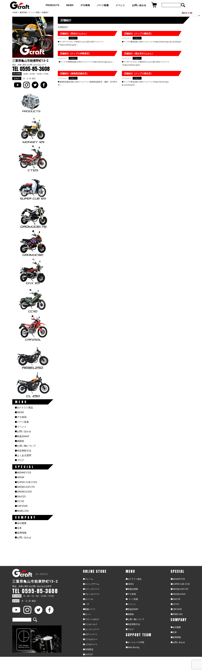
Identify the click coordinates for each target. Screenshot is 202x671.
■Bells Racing (132, 647)
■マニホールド (90, 624)
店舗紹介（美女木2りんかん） (139, 53)
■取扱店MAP (22, 436)
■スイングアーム (91, 584)
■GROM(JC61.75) (25, 486)
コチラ (43, 65)
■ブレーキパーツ (91, 594)
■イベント (20, 426)
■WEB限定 (88, 649)
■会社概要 (20, 523)
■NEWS (19, 412)
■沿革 (18, 527)
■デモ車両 (20, 417)
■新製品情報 (132, 589)
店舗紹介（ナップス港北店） (138, 73)
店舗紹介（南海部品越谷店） (74, 73)
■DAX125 (20, 496)
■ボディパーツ (90, 634)
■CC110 (19, 501)
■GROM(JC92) (23, 491)
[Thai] (191, 13)
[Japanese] (188, 13)
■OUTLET (88, 654)
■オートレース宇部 (135, 642)
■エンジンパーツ (91, 629)
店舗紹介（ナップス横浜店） (138, 33)
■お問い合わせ (23, 431)
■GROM (19, 477)
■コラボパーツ (90, 644)
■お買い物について (25, 445)
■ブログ (19, 460)
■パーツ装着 (22, 421)
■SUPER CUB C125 (26, 482)
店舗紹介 (73, 38)
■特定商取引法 (23, 450)
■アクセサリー (90, 639)
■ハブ (86, 604)
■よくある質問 (23, 455)
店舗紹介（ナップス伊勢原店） (75, 53)
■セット (87, 614)
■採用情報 (20, 532)
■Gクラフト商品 (24, 407)
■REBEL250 (22, 510)
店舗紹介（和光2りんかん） (74, 33)
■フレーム (88, 579)
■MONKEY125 (23, 472)
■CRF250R (21, 505)
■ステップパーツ (91, 589)
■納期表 (19, 440)
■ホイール (88, 599)
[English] (183, 13)
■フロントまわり (91, 619)
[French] (186, 13)
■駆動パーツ (89, 609)
